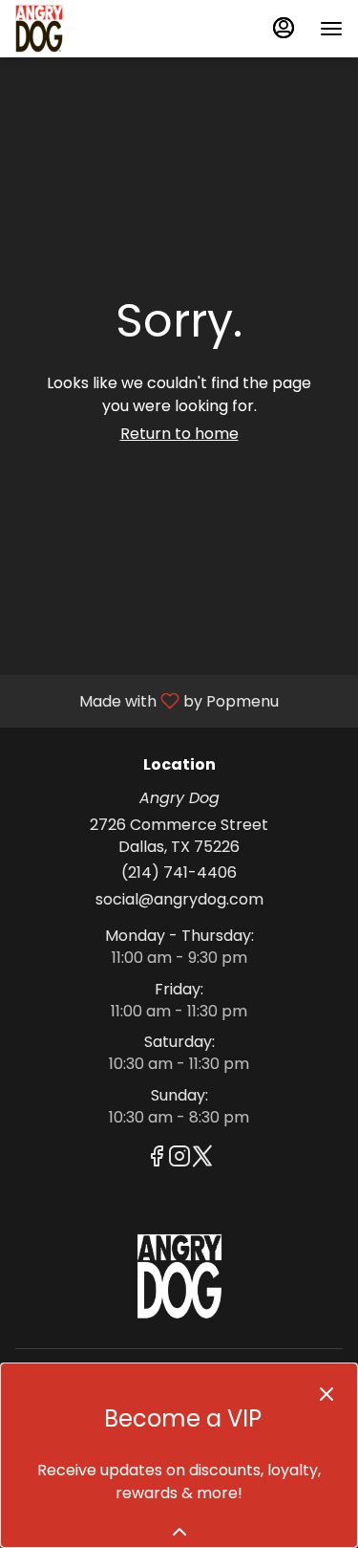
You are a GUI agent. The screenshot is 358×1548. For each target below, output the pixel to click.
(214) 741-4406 (179, 872)
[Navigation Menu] (331, 28)
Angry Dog (179, 1276)
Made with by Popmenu (146, 700)
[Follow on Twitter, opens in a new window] (202, 1159)
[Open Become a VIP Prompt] (179, 1531)
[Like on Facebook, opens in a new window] (156, 1159)
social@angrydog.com (179, 899)
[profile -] (283, 27)
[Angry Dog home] (101, 29)
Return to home (179, 434)
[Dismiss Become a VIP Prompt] (326, 1394)
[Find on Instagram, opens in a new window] (179, 1159)
